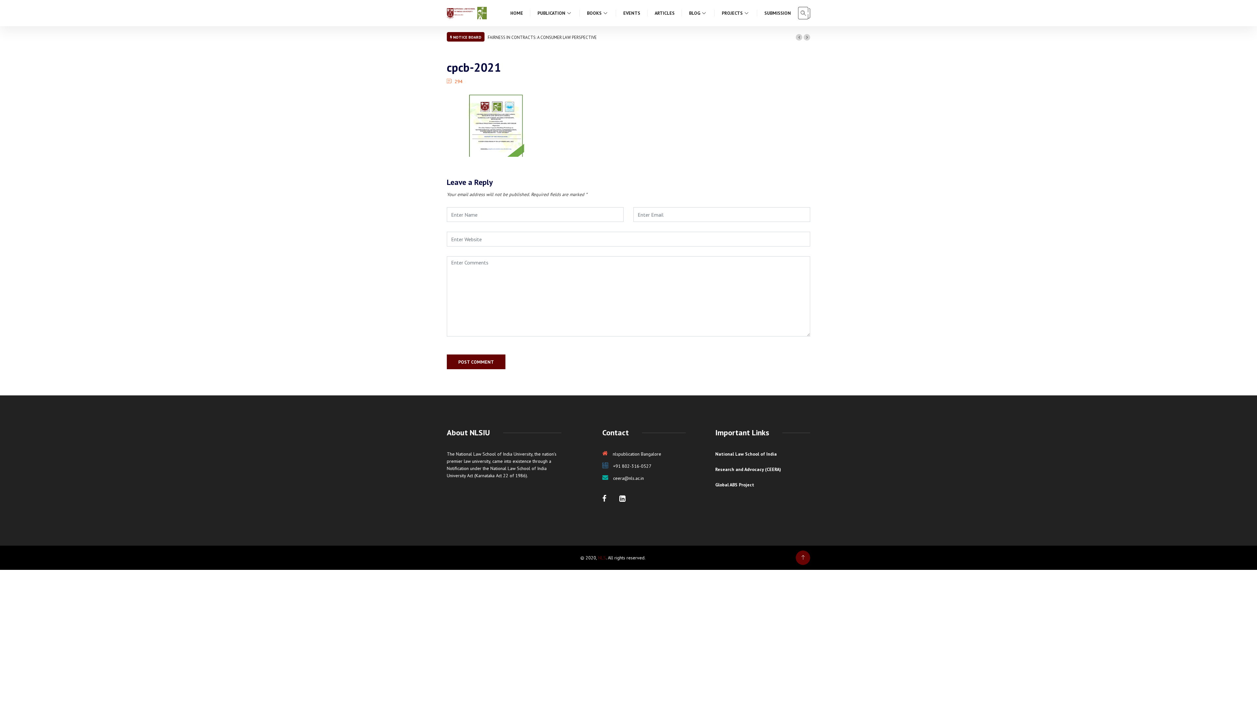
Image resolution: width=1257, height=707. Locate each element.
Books (594, 13)
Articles (665, 13)
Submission (777, 13)
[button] (799, 37)
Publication (551, 13)
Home (516, 13)
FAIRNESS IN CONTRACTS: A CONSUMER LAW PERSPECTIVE (542, 37)
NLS (602, 558)
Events (631, 13)
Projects (732, 13)
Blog (694, 13)
